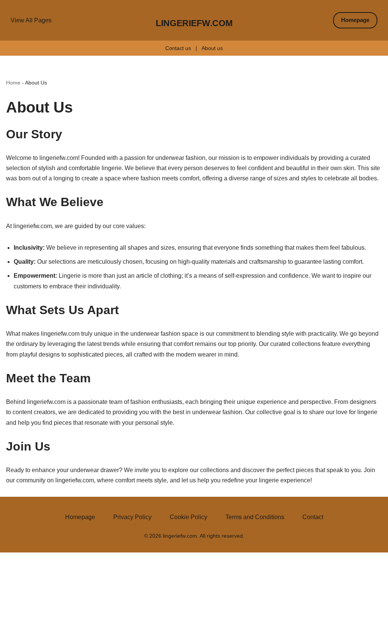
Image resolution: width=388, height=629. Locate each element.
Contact (312, 517)
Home (13, 83)
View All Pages (31, 20)
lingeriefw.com (194, 23)
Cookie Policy (188, 517)
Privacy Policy (132, 517)
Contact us (178, 48)
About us (212, 48)
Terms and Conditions (254, 517)
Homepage (355, 20)
